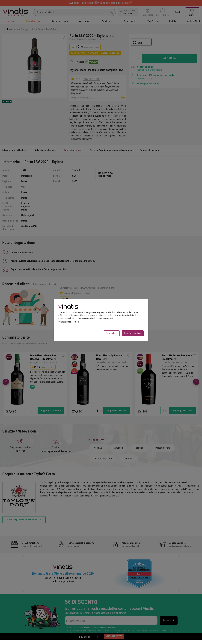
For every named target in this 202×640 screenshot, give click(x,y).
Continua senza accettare (68, 322)
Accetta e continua (133, 333)
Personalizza (112, 333)
